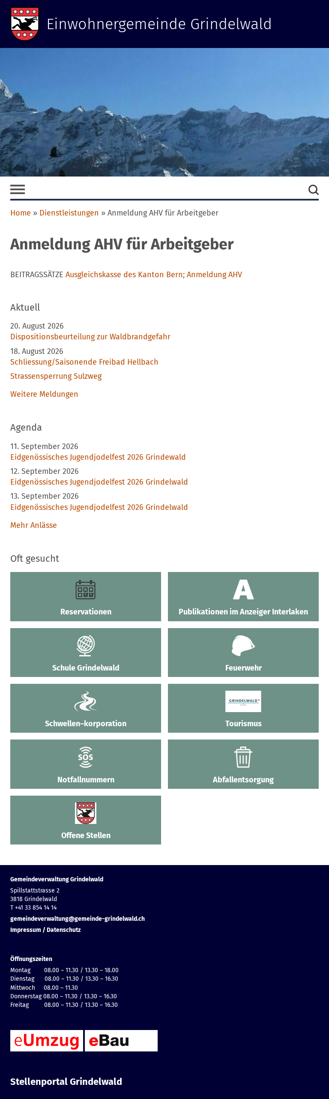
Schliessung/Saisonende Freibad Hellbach (84, 362)
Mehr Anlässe (33, 525)
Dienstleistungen (69, 213)
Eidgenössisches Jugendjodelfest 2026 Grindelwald (99, 482)
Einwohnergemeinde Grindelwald (159, 24)
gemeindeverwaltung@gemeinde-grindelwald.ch (77, 918)
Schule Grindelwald (86, 668)
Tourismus (243, 723)
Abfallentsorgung (243, 780)
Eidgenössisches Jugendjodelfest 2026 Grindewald (98, 457)
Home (20, 213)
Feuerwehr (243, 668)
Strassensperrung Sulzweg (56, 376)
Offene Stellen (86, 835)
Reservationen (85, 612)
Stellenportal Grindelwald (66, 1081)
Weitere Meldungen (44, 394)
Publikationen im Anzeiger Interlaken (243, 612)
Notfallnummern (85, 780)
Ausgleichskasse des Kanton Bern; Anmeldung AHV (154, 274)
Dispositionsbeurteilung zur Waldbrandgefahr (90, 336)
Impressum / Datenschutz (45, 930)
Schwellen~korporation (85, 723)
